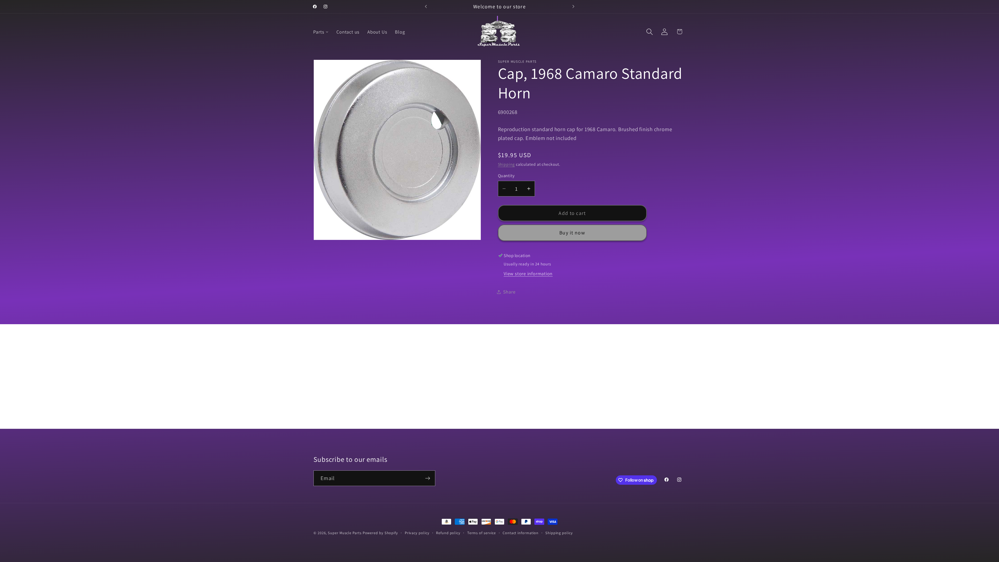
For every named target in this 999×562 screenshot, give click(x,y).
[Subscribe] (427, 478)
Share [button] (509, 292)
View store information (528, 273)
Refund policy (448, 532)
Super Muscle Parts (344, 532)
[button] (649, 31)
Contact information (521, 532)
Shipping (506, 164)
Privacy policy (417, 532)
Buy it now (572, 232)
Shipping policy (559, 532)
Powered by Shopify (380, 532)
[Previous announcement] (426, 6)
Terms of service (481, 532)
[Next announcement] (573, 6)
